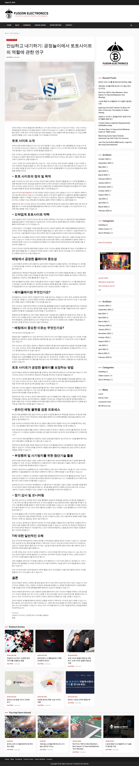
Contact (69, 25)
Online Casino (40, 25)
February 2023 (103, 211)
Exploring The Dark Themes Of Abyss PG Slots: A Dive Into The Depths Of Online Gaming (114, 110)
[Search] (131, 25)
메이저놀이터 (27, 192)
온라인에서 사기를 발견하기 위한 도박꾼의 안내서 (49, 641)
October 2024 (103, 159)
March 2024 (102, 175)
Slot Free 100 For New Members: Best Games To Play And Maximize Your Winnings (113, 94)
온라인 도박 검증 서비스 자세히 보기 (19, 682)
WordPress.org (104, 406)
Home (9, 25)
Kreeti (76, 764)
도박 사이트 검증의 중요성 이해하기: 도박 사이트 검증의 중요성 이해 (80, 641)
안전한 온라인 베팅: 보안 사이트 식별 (49, 682)
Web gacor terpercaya (106, 282)
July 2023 (102, 199)
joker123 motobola (105, 242)
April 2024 (102, 171)
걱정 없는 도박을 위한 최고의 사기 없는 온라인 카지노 (53, 727)
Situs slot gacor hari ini (106, 286)
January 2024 (103, 183)
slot (99, 290)
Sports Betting (55, 25)
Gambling (27, 25)
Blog (17, 25)
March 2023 (102, 207)
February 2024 (103, 179)
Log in (100, 394)
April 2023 (102, 203)
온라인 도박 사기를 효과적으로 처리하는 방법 (114, 82)
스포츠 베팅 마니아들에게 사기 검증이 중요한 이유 (118, 727)
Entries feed (103, 398)
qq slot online (103, 278)
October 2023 (103, 191)
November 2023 (104, 187)
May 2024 (102, 167)
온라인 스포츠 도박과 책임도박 (80, 682)
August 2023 (103, 195)
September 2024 (104, 163)
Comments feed (104, 402)
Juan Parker (9, 57)
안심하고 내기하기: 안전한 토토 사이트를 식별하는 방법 (30, 615)
